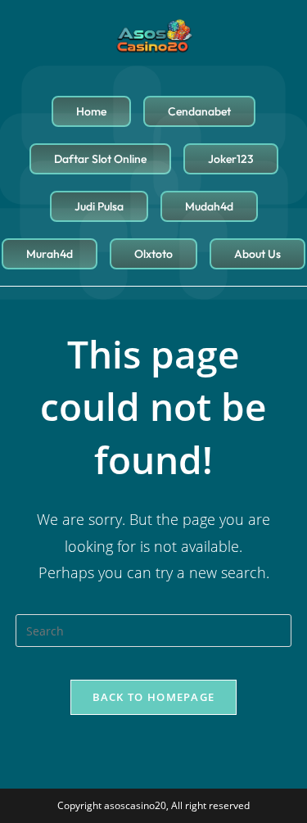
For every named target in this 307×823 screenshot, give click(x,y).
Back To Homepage (154, 697)
